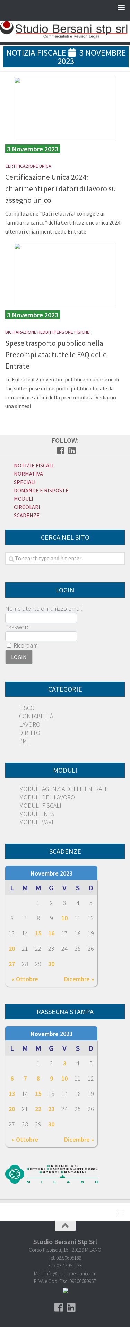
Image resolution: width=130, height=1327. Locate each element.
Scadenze (27, 515)
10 (64, 918)
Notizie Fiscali (34, 465)
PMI (24, 741)
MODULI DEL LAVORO (47, 797)
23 (51, 1109)
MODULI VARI (36, 822)
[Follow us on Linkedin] (72, 450)
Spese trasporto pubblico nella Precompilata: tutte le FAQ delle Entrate (56, 354)
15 (38, 933)
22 (38, 1109)
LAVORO (29, 724)
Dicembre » (79, 979)
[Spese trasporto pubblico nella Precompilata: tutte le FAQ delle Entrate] (65, 274)
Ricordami (25, 645)
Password (17, 627)
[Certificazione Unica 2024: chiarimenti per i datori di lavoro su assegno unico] (65, 108)
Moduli (23, 498)
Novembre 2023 (51, 873)
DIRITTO (29, 733)
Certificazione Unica (28, 166)
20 (12, 948)
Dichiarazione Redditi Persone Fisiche (47, 332)
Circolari (27, 506)
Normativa (28, 473)
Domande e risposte (41, 490)
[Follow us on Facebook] (61, 450)
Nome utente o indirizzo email (43, 609)
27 (12, 964)
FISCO (27, 708)
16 (51, 933)
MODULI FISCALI (40, 805)
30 (51, 964)
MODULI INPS (36, 814)
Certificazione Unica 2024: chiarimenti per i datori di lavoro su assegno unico (60, 188)
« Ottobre (25, 979)
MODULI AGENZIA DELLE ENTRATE (63, 789)
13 (12, 1094)
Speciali (25, 481)
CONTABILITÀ (36, 716)
